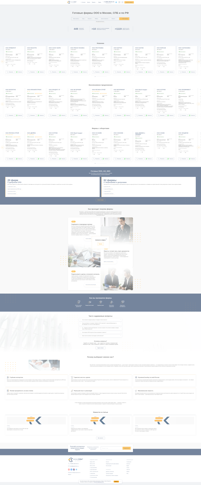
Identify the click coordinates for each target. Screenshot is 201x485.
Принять (116, 481)
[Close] (106, 239)
